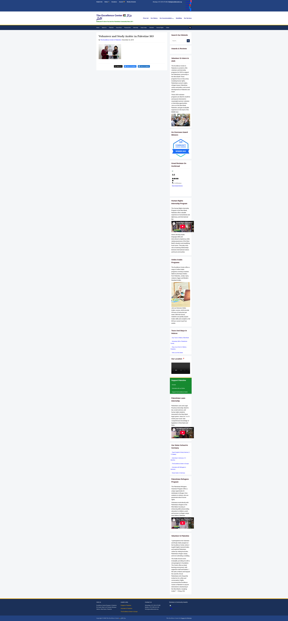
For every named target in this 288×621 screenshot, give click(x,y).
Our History (154, 18)
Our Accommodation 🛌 (167, 18)
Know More (119, 27)
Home (97, 27)
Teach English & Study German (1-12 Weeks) (180, 453)
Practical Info (127, 27)
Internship (135, 27)
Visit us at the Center (177, 352)
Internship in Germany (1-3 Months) (178, 459)
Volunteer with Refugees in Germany (178, 468)
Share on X (119, 66)
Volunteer (151, 27)
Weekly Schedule (131, 1)
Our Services (188, 18)
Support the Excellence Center (180, 392)
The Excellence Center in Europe (180, 463)
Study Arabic (144, 27)
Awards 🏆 (122, 1)
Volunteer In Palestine (126, 608)
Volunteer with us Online (178, 388)
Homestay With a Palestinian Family (179, 342)
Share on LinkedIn (144, 66)
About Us (104, 27)
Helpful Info (99, 1)
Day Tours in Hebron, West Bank (180, 337)
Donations (114, 1)
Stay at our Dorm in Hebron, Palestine (179, 348)
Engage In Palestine (126, 605)
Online (167, 27)
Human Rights (160, 27)
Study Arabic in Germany (178, 473)
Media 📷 (107, 1)
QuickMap (179, 18)
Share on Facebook (131, 66)
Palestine (111, 27)
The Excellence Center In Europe (129, 611)
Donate (174, 384)
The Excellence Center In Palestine (110, 40)
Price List (145, 18)
